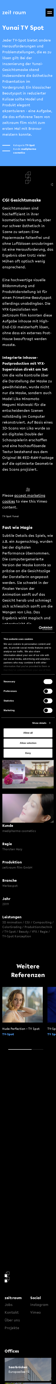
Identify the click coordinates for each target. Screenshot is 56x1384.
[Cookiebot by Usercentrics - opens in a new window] (39, 628)
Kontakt (12, 1312)
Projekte (12, 1327)
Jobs (8, 1304)
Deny (28, 753)
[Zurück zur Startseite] (14, 12)
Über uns (12, 1320)
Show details (39, 723)
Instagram (39, 1304)
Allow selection (28, 743)
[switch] (48, 691)
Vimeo (35, 1312)
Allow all (28, 732)
